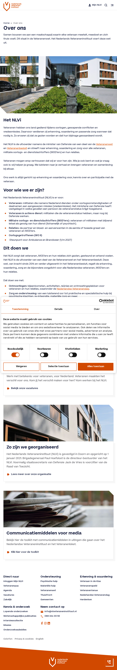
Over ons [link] (17, 23)
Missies (7, 625)
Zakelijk (7, 600)
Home (6, 23)
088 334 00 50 (52, 616)
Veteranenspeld (88, 586)
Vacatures (8, 595)
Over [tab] (96, 309)
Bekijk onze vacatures (24, 388)
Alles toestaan (95, 367)
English (40, 639)
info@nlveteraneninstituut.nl (61, 612)
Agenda (7, 591)
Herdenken (86, 600)
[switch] (44, 355)
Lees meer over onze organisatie (31, 474)
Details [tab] (59, 309)
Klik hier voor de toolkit (25, 552)
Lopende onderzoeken (15, 612)
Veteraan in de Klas (90, 581)
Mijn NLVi (97, 5)
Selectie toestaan (58, 367)
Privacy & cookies (24, 639)
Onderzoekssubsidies (14, 630)
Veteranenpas (11, 586)
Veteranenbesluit (17, 148)
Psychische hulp (49, 581)
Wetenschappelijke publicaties (19, 616)
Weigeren (21, 367)
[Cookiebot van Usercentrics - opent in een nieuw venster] (101, 301)
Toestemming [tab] (20, 309)
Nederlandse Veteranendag (73, 289)
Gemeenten (47, 600)
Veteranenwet (104, 144)
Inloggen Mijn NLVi (13, 581)
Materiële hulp (48, 586)
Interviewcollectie (13, 621)
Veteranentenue (89, 591)
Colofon (7, 639)
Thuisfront (46, 595)
